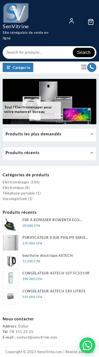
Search (84, 52)
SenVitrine (16, 26)
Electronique (13, 187)
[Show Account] (71, 22)
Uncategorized (15, 199)
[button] (87, 345)
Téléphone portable (19, 193)
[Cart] (91, 22)
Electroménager (16, 182)
